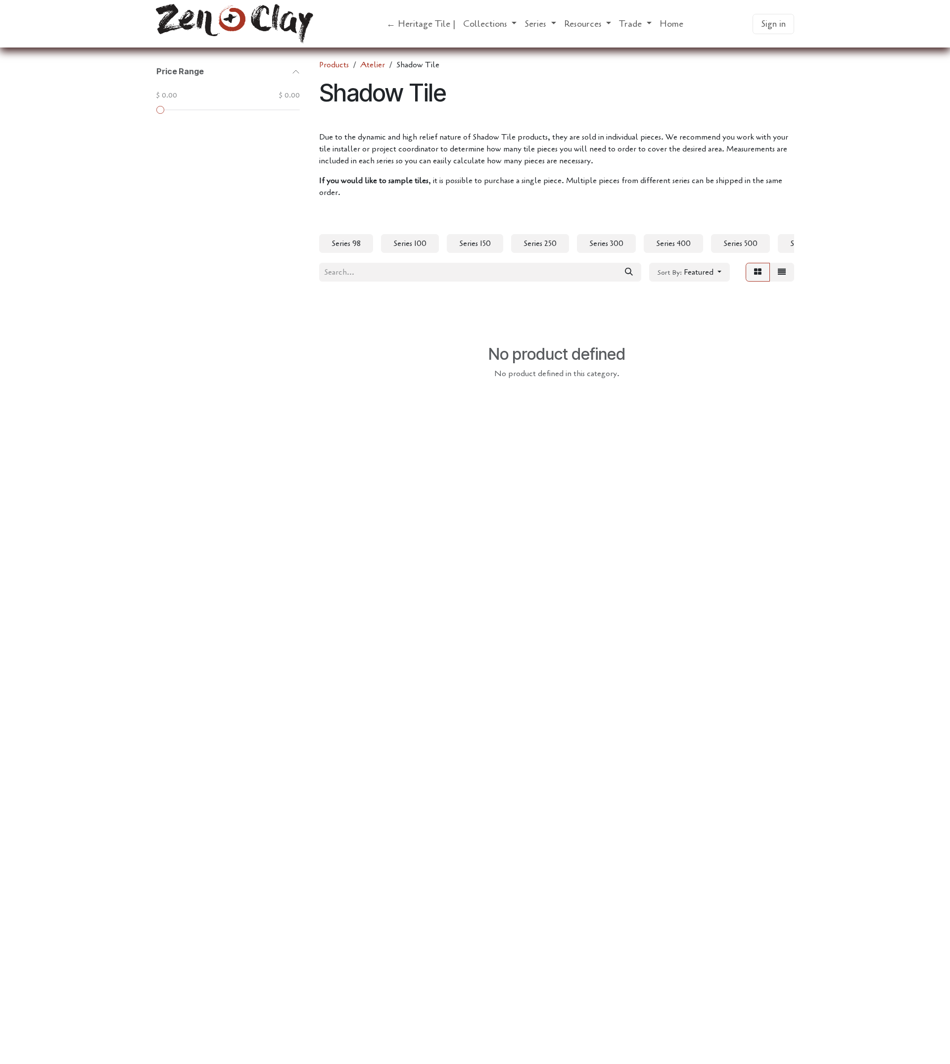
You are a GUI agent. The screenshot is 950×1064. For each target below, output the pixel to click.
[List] (781, 272)
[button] (689, 272)
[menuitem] (420, 24)
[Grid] (758, 272)
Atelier (372, 64)
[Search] (629, 272)
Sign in (773, 24)
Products (334, 64)
